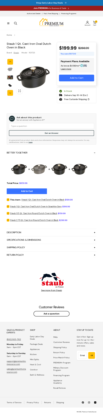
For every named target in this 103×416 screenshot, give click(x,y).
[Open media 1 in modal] (33, 77)
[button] (8, 23)
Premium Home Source (89, 412)
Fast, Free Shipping (51, 13)
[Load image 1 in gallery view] (10, 69)
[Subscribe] (91, 355)
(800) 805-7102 (14, 339)
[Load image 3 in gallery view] (10, 85)
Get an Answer (51, 133)
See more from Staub (51, 290)
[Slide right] (10, 93)
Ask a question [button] (51, 313)
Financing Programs (68, 13)
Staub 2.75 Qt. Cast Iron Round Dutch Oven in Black (34, 220)
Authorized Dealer (34, 13)
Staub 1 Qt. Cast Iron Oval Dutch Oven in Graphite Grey (36, 206)
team (30, 142)
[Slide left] (10, 62)
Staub (16, 52)
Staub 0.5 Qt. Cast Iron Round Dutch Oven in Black (33, 213)
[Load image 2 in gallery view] (10, 77)
